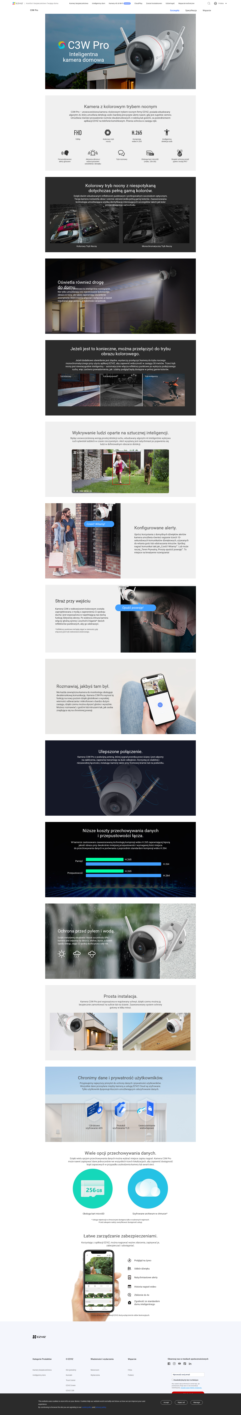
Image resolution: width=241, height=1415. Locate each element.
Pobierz (131, 1375)
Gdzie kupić (170, 3)
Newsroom (95, 1370)
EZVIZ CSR (70, 1391)
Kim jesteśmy (71, 1370)
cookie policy (87, 1407)
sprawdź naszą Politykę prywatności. (191, 1387)
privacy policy (101, 1407)
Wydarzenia (95, 1375)
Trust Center (70, 1380)
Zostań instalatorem (154, 3)
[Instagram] (175, 1364)
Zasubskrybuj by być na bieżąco (186, 1380)
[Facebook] (169, 1364)
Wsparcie (207, 10)
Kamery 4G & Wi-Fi (119, 3)
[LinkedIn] (191, 1364)
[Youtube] (180, 1364)
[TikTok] (185, 1364)
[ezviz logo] (18, 3)
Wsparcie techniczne (186, 3)
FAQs (130, 1370)
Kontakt (69, 1375)
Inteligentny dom (98, 3)
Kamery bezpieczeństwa (78, 3)
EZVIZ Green (71, 1385)
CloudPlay (138, 3)
